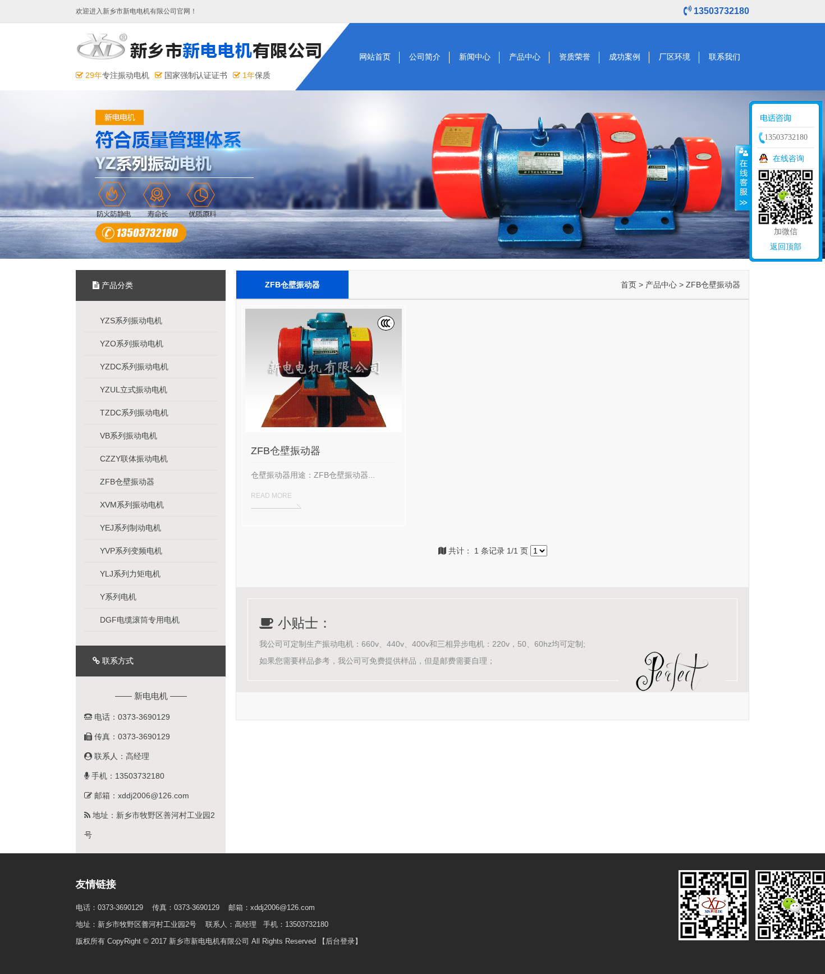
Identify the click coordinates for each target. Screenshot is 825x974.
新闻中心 (475, 56)
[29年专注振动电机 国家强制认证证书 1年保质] (203, 63)
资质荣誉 (574, 56)
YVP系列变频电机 (130, 550)
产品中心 (524, 56)
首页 (628, 284)
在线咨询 (788, 158)
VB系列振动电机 (127, 435)
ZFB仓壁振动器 (126, 481)
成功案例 (624, 56)
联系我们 (724, 56)
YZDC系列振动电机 (133, 366)
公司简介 (425, 56)
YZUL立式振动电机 (132, 389)
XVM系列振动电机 (131, 504)
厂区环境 (674, 56)
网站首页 (375, 56)
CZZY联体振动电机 (133, 458)
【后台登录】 (340, 941)
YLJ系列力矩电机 (129, 573)
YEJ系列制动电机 (129, 527)
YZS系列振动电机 (130, 320)
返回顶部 (785, 246)
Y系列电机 (117, 596)
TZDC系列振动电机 (133, 412)
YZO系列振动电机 (130, 343)
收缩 (742, 177)
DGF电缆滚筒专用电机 (139, 619)
